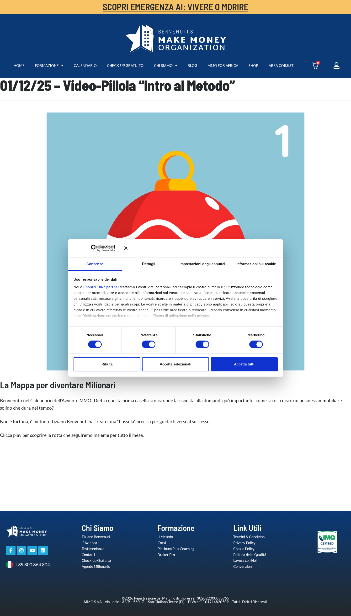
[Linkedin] (43, 550)
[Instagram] (21, 550)
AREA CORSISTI (282, 65)
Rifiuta (106, 364)
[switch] (144, 344)
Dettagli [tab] (148, 264)
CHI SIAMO (163, 65)
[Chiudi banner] (201, 248)
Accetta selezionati (175, 364)
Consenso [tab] (95, 264)
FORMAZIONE (47, 65)
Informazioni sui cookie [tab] (256, 264)
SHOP (253, 65)
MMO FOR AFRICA (222, 65)
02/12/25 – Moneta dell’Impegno (311, 471)
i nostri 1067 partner (101, 287)
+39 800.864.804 (33, 564)
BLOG (192, 65)
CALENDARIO (85, 65)
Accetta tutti (244, 364)
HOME (19, 65)
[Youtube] (32, 550)
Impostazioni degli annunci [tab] (202, 264)
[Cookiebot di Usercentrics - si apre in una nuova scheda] (101, 248)
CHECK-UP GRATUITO (125, 65)
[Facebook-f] (11, 550)
